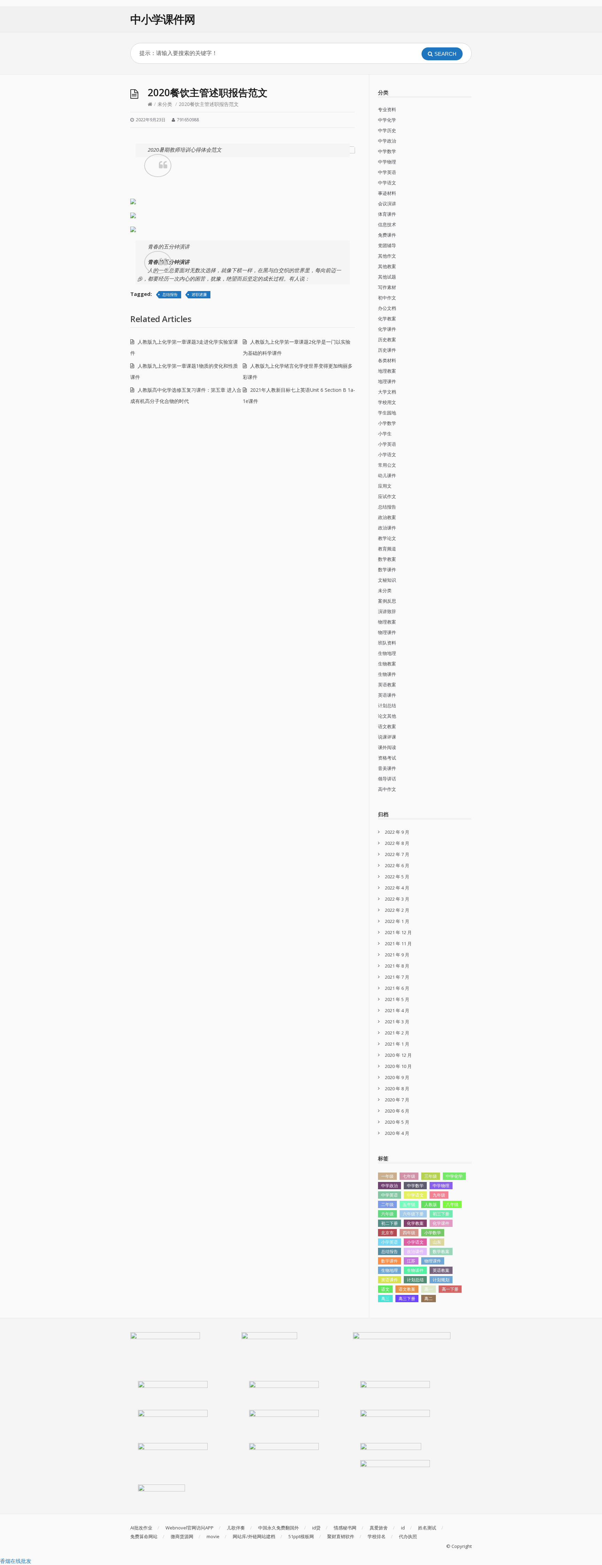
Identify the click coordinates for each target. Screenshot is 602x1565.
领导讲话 (387, 779)
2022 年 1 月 (397, 921)
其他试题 (387, 277)
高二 (428, 1298)
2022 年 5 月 (397, 876)
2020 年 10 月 (398, 1066)
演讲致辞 (387, 611)
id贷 (316, 1528)
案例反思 (387, 601)
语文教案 (387, 726)
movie (213, 1536)
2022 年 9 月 (397, 832)
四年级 (409, 1233)
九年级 (439, 1195)
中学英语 (387, 172)
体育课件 (387, 214)
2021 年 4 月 (397, 1010)
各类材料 (387, 360)
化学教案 (387, 318)
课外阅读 (387, 747)
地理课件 (387, 381)
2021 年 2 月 (397, 1033)
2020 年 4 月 (397, 1133)
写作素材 (387, 287)
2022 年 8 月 (397, 843)
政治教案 (387, 517)
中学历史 (387, 130)
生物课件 (387, 674)
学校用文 (387, 402)
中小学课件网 (162, 19)
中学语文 (387, 183)
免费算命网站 (143, 1536)
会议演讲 (387, 203)
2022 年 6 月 (397, 865)
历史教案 (387, 339)
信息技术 (387, 224)
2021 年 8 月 (397, 966)
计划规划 (441, 1280)
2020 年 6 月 (397, 1111)
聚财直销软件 (340, 1536)
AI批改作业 (141, 1528)
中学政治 (387, 141)
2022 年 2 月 (397, 910)
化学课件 (387, 329)
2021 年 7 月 (397, 977)
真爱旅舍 (379, 1528)
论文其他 (387, 716)
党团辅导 (387, 245)
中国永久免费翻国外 (278, 1528)
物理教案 (387, 622)
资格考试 (387, 758)
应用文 (385, 486)
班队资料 (387, 643)
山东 (437, 1242)
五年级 (409, 1204)
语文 (385, 1289)
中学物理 (387, 162)
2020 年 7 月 (397, 1100)
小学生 (385, 433)
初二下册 (389, 1223)
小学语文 (387, 454)
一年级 (387, 1176)
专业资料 (387, 109)
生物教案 (387, 664)
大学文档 (387, 392)
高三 (385, 1298)
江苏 (411, 1261)
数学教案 (387, 559)
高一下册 (450, 1289)
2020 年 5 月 (397, 1122)
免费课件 (387, 235)
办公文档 (387, 308)
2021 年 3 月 (397, 1021)
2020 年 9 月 (397, 1077)
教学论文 (387, 538)
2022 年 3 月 (397, 899)
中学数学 (387, 151)
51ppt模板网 (301, 1536)
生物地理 (387, 653)
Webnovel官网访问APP (189, 1528)
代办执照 (408, 1536)
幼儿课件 (387, 475)
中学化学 (387, 120)
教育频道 (387, 548)
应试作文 (387, 496)
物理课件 (387, 632)
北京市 (387, 1233)
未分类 (164, 104)
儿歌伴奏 (236, 1528)
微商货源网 (182, 1536)
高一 (428, 1289)
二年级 (387, 1204)
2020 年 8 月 (397, 1088)
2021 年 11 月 (398, 943)
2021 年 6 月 (397, 988)
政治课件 (387, 528)
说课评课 (387, 737)
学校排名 (377, 1536)
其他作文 (387, 256)
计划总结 (387, 705)
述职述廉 (199, 294)
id (403, 1528)
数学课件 (387, 569)
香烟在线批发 (15, 1560)
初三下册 (441, 1214)
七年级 (409, 1176)
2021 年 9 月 (397, 955)
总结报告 (170, 294)
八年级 (452, 1204)
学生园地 (387, 413)
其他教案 (387, 266)
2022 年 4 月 (397, 888)
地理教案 (387, 371)
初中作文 (387, 298)
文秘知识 (387, 580)
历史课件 (387, 350)
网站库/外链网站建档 (254, 1536)
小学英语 (387, 444)
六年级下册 (413, 1214)
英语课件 (387, 695)
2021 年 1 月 (397, 1044)
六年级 (387, 1214)
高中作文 (387, 789)
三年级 (430, 1176)
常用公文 (387, 465)
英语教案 (387, 684)
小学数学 (387, 423)
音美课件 (387, 768)
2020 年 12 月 (398, 1055)
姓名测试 (427, 1528)
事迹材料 (387, 193)
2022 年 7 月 (397, 854)
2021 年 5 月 (397, 999)
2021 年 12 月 (398, 932)
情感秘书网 (345, 1528)
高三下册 (407, 1298)
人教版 (430, 1204)
